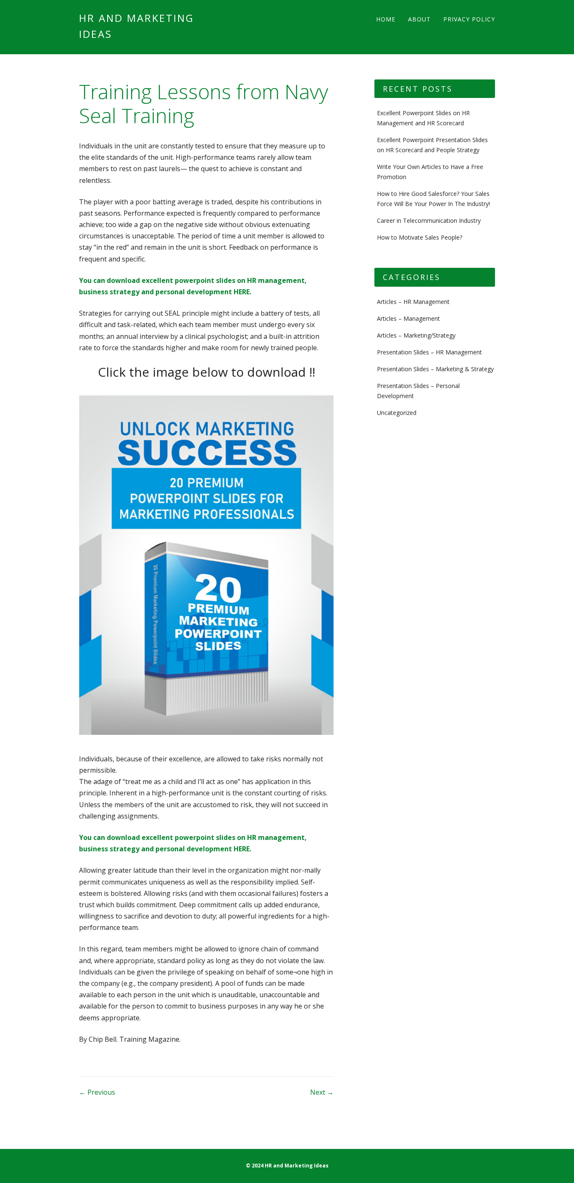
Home (385, 19)
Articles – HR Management (413, 302)
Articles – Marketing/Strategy (416, 335)
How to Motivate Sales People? (419, 237)
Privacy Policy (469, 19)
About (419, 19)
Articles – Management (408, 318)
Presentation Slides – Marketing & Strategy (435, 369)
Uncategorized (396, 413)
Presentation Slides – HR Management (429, 352)
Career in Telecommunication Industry (429, 220)
